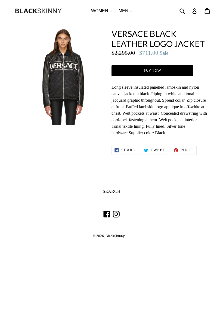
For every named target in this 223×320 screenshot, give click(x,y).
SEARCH (111, 191)
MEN (127, 10)
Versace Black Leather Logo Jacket (158, 39)
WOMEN (103, 10)
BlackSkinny (115, 236)
